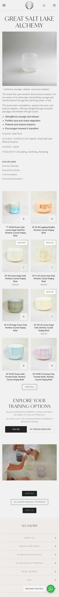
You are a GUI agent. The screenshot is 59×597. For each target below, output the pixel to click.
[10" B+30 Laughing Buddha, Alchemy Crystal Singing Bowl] (44, 207)
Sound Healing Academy (12, 179)
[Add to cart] (23, 218)
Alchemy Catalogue (10, 166)
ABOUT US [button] (29, 538)
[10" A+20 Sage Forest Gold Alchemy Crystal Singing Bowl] (15, 305)
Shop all (29, 493)
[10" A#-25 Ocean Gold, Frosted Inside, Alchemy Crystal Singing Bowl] (15, 354)
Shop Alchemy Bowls (11, 170)
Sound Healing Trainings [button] (29, 563)
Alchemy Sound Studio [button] (29, 555)
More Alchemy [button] (29, 571)
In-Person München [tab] (40, 429)
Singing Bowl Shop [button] (29, 546)
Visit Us (29, 510)
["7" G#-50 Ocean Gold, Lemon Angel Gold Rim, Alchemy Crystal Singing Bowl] (15, 207)
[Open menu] (6, 5)
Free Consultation (9, 174)
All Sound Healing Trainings (29, 502)
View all (29, 387)
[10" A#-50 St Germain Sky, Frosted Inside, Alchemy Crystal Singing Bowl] (44, 354)
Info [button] (29, 580)
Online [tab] (16, 429)
